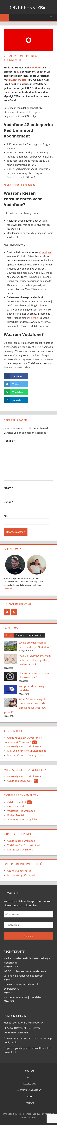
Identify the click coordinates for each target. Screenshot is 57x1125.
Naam (8, 487)
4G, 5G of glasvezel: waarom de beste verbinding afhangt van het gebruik (35, 660)
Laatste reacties (35, 635)
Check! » (28, 936)
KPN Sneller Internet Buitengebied (26, 750)
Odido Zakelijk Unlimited (21, 840)
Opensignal (45, 252)
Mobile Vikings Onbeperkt (22, 875)
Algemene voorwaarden (29, 1090)
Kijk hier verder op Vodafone (19, 184)
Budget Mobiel (15, 815)
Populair (20, 635)
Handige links (30, 1083)
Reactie (9, 440)
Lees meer (8, 588)
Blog (29, 1077)
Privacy (30, 1096)
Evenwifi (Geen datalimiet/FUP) (24, 746)
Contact (30, 1103)
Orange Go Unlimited (19, 870)
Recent (8, 635)
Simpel (35, 317)
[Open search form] (51, 17)
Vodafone (35, 67)
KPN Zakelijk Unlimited (20, 849)
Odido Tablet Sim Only (19, 780)
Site (6, 516)
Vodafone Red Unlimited (21, 810)
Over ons (29, 1070)
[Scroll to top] (52, 1109)
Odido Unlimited (16, 802)
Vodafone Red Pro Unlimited (23, 845)
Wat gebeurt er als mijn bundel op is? (25, 997)
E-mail (8, 502)
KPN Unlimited (15, 806)
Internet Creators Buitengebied (25, 755)
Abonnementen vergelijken (22, 819)
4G (18, 71)
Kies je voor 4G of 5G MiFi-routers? (23, 1022)
